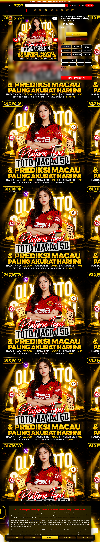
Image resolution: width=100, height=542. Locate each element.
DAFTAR (51, 537)
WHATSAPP (68, 537)
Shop (10, 5)
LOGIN (33, 537)
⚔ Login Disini (77, 39)
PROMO (16, 537)
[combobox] (45, 5)
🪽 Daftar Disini (76, 34)
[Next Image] (55, 40)
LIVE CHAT (86, 537)
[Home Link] (18, 5)
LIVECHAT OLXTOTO (76, 78)
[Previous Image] (15, 40)
